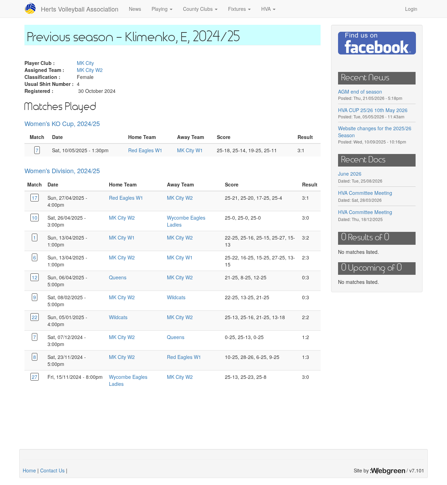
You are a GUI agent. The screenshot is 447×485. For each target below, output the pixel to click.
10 (34, 217)
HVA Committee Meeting (365, 192)
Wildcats (176, 297)
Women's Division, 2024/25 (62, 170)
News (135, 8)
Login (411, 8)
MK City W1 (190, 150)
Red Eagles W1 (145, 150)
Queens (117, 277)
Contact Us (52, 470)
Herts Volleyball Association (79, 8)
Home (29, 470)
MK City (85, 62)
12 (34, 277)
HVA (266, 8)
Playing (160, 8)
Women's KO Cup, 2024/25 (62, 123)
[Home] (32, 8)
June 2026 (349, 173)
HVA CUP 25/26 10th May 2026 (373, 109)
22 (34, 317)
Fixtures (237, 8)
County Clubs (198, 8)
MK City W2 (90, 69)
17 (34, 197)
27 (34, 376)
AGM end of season (360, 91)
